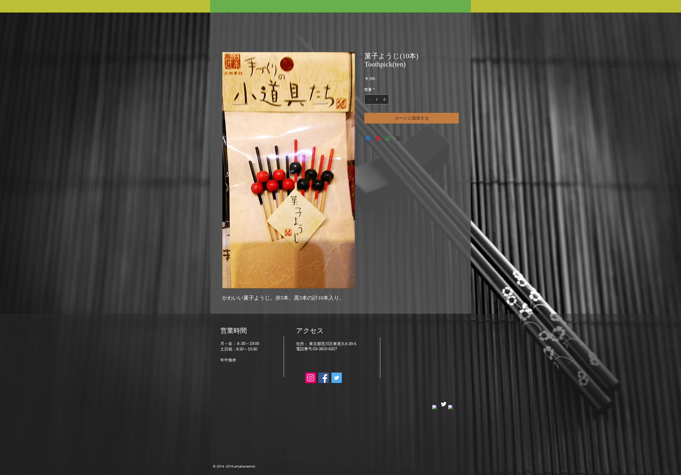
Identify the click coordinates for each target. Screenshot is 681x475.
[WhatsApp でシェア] (388, 138)
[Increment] (384, 99)
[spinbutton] (376, 99)
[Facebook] (323, 378)
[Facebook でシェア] (368, 138)
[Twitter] (336, 378)
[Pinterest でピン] (378, 138)
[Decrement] (368, 99)
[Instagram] (310, 378)
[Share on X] (398, 138)
